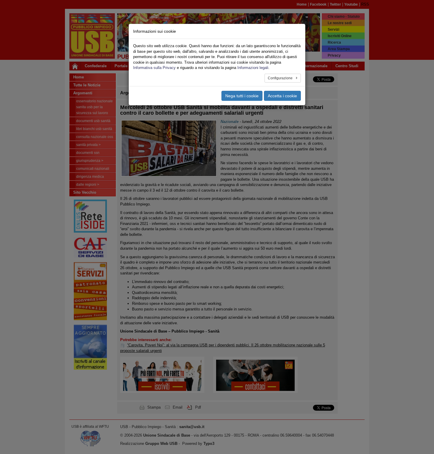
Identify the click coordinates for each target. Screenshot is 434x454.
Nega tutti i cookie (242, 95)
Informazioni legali (252, 67)
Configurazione (280, 78)
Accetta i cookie (282, 95)
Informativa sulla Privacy (154, 67)
